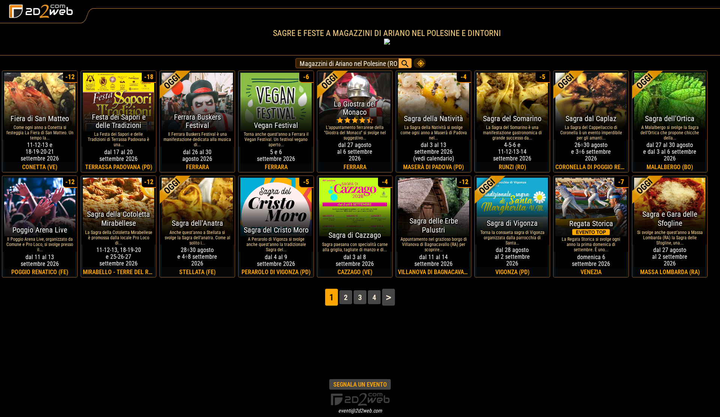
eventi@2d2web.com (360, 411)
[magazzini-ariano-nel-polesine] (420, 61)
